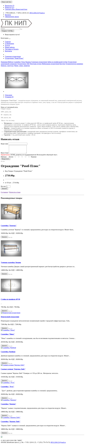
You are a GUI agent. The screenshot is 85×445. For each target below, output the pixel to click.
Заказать (4, 188)
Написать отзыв (14, 192)
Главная (8, 42)
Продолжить (5, 159)
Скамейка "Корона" (8, 404)
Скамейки (17, 62)
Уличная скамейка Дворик (11, 262)
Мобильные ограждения (50, 64)
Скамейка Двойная (8, 352)
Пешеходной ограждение (10, 317)
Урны (23, 62)
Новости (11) (9, 7)
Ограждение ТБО (23, 64)
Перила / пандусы (7, 65)
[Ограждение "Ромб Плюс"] (17, 91)
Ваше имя (4, 144)
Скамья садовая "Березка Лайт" (13, 369)
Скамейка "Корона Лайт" (10, 421)
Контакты (8, 51)
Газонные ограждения (13, 56)
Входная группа (35, 64)
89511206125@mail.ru (37, 13)
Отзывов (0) (9, 97)
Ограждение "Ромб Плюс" (14, 58)
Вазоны (28, 62)
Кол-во (3, 186)
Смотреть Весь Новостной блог (16, 9)
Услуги (7, 45)
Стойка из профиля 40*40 (10, 299)
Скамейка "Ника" (8, 334)
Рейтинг (4, 157)
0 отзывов (4, 192)
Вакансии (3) (9, 5)
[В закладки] (1, 161)
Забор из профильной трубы (57, 62)
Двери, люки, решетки (22, 65)
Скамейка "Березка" (9, 225)
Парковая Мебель (7, 62)
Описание (8, 95)
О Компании (9, 43)
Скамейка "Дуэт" (7, 386)
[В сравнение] (4, 161)
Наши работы (10, 47)
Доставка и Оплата (11, 49)
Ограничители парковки (74, 64)
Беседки (62, 64)
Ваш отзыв (4, 153)
